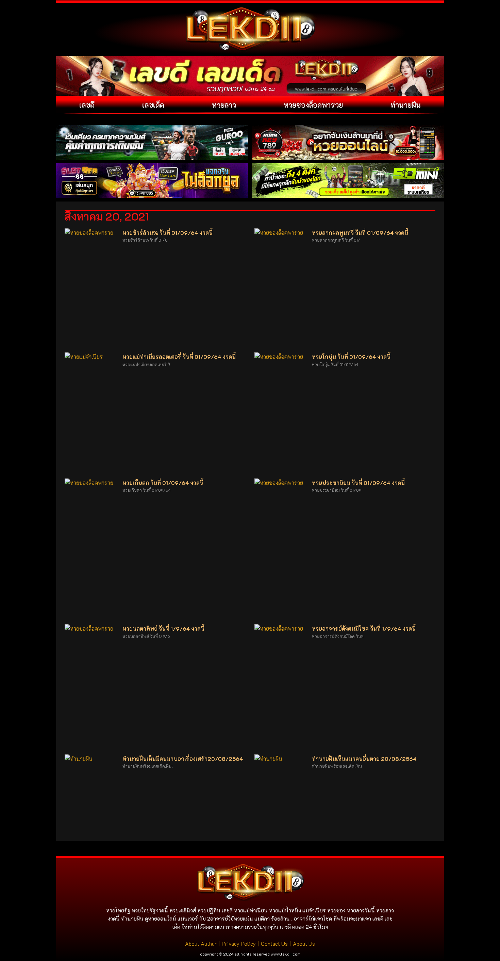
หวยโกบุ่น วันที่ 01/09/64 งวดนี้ (351, 356)
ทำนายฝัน (405, 104)
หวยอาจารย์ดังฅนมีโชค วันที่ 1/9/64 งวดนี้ (364, 628)
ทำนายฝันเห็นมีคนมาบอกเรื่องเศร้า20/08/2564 (182, 758)
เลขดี (87, 104)
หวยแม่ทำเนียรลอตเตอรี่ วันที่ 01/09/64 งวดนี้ (179, 356)
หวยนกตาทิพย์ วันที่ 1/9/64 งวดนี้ (163, 628)
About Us (304, 943)
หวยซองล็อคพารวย (313, 104)
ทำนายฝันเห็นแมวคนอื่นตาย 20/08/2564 (364, 758)
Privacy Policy (239, 943)
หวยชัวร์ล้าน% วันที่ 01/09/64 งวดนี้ (167, 232)
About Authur (201, 943)
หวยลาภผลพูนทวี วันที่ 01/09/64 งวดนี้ (360, 232)
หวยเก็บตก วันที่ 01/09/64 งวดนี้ (162, 482)
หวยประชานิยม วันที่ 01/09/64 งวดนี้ (358, 482)
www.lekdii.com (285, 954)
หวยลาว (224, 104)
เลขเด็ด (153, 104)
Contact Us (274, 943)
